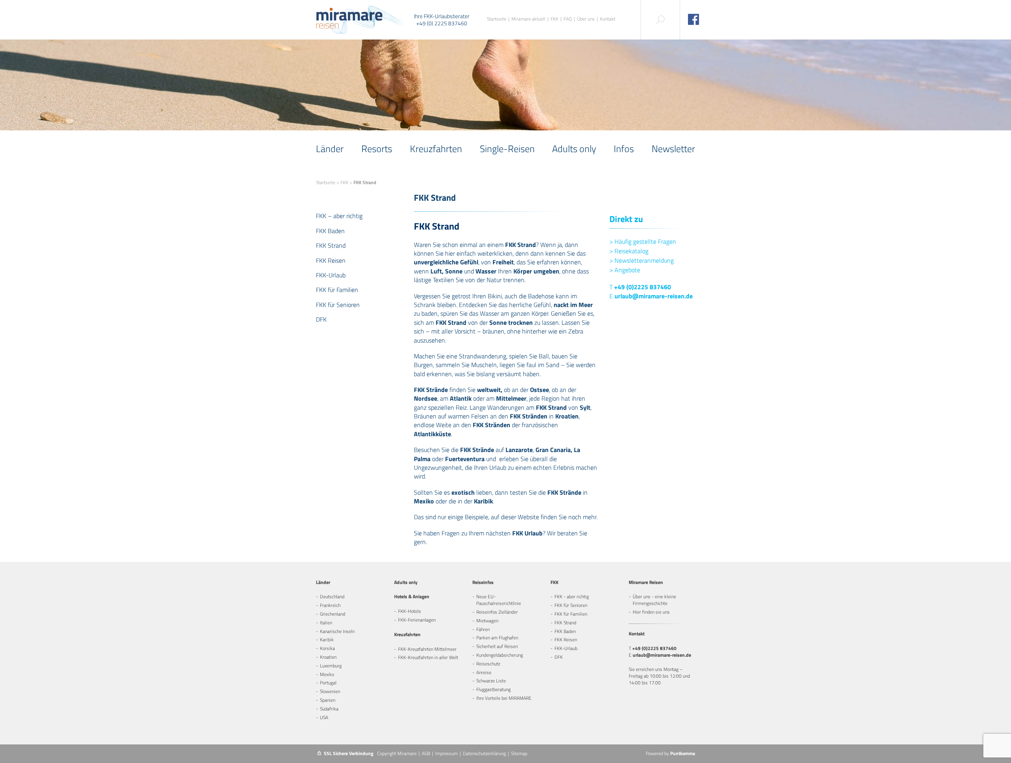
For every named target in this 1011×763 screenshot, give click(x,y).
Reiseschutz (488, 663)
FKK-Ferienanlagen (417, 620)
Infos (624, 148)
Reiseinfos (483, 582)
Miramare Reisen (646, 582)
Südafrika (329, 708)
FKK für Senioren (338, 304)
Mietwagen (487, 620)
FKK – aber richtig (339, 215)
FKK (554, 19)
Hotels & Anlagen (411, 596)
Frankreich (330, 605)
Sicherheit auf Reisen (497, 646)
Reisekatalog (628, 251)
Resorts (376, 148)
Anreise (483, 672)
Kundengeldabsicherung (499, 655)
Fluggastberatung (493, 689)
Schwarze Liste (491, 680)
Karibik (327, 639)
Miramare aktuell (528, 19)
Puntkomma (682, 753)
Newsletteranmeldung (641, 260)
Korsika (327, 648)
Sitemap (519, 753)
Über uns (586, 19)
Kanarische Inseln (337, 631)
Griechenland (332, 614)
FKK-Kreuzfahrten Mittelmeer (427, 649)
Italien (326, 622)
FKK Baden (330, 230)
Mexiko (327, 674)
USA (324, 717)
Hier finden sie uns (651, 612)
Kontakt (607, 19)
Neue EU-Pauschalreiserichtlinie (498, 600)
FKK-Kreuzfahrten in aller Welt (428, 657)
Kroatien (328, 657)
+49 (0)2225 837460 (642, 287)
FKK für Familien (337, 289)
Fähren (483, 629)
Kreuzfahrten (436, 148)
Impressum (446, 753)
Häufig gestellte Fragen (642, 241)
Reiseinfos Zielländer (497, 612)
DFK (321, 319)
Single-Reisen (507, 148)
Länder (330, 148)
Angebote (624, 270)
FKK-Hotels (409, 611)
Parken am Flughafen (497, 637)
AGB (426, 753)
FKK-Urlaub (331, 275)
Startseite (496, 19)
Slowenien (330, 691)
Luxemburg (331, 665)
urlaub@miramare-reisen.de (653, 296)
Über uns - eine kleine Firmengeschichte (654, 600)
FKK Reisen (331, 260)
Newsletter (673, 148)
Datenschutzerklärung (484, 753)
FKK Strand (331, 245)
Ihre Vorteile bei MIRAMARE (504, 698)
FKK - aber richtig (571, 596)
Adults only (574, 148)
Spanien (327, 700)
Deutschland (332, 596)
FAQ (568, 19)
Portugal (328, 682)
